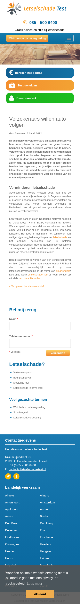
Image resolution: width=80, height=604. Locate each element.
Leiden (44, 558)
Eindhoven (12, 537)
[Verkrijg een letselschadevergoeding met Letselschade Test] (40, 9)
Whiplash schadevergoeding (29, 407)
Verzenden (58, 353)
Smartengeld (20, 412)
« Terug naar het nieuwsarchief (26, 286)
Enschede (46, 537)
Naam (13, 319)
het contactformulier (29, 278)
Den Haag (46, 523)
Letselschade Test (38, 274)
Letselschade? (27, 364)
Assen (9, 516)
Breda (44, 516)
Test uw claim (27, 85)
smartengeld (63, 271)
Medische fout (21, 382)
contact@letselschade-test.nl (27, 469)
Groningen (12, 544)
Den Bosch (12, 523)
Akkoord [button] (40, 594)
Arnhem (45, 509)
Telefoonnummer (21, 336)
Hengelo (45, 551)
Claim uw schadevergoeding (27, 38)
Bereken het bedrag (28, 72)
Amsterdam (47, 502)
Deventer (11, 530)
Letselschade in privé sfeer (28, 387)
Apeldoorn (11, 509)
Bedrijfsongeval (22, 377)
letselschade (60, 237)
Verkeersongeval (22, 372)
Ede (42, 530)
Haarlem (45, 544)
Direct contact (26, 98)
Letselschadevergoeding (27, 417)
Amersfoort (12, 502)
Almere (44, 495)
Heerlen (10, 551)
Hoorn (9, 558)
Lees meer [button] (34, 583)
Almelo (9, 495)
